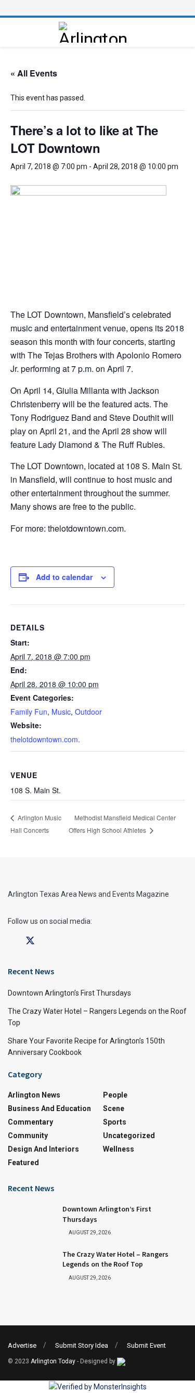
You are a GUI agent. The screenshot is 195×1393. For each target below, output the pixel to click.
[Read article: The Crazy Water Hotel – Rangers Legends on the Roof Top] (31, 1266)
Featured (23, 1162)
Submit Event (146, 1345)
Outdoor (88, 711)
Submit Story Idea (81, 1345)
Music (61, 711)
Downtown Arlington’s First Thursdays (69, 993)
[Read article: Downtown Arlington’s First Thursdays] (31, 1220)
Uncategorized (129, 1135)
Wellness (118, 1149)
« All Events (33, 73)
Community (28, 1135)
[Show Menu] (98, 8)
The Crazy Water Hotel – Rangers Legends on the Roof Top (115, 1259)
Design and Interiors (43, 1149)
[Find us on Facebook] (11, 941)
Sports (114, 1122)
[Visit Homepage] (95, 32)
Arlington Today (53, 1361)
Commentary (30, 1122)
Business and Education (49, 1108)
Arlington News (34, 1095)
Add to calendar (64, 577)
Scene (113, 1108)
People (115, 1095)
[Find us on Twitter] (30, 941)
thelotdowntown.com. (45, 739)
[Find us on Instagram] (49, 941)
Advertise (22, 1345)
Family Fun (28, 711)
